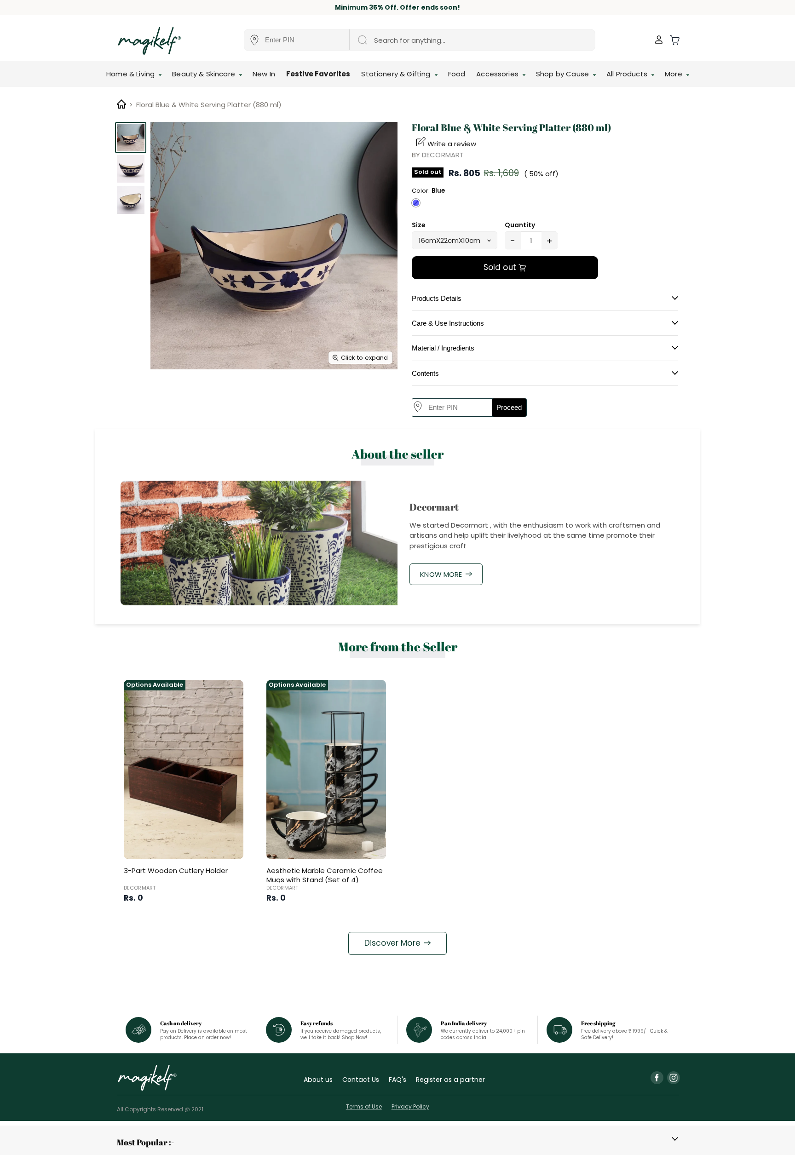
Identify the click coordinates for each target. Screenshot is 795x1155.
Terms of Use (364, 1106)
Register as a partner (450, 1079)
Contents (425, 373)
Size (419, 225)
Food (457, 74)
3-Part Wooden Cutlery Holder (176, 870)
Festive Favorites (318, 74)
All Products (627, 74)
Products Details (436, 298)
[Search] (362, 40)
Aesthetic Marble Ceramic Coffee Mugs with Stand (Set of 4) (324, 875)
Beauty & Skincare (204, 74)
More (674, 74)
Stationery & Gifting (396, 74)
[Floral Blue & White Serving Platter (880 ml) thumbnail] (130, 137)
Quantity (520, 225)
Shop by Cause (563, 74)
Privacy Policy (410, 1106)
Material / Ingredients (443, 348)
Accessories (498, 74)
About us (318, 1079)
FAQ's (397, 1079)
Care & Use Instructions (448, 323)
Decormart (443, 155)
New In (264, 74)
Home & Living (131, 74)
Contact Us (360, 1079)
